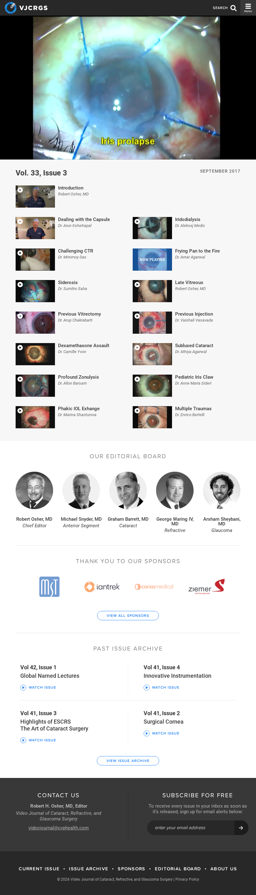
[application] (128, 88)
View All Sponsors (128, 615)
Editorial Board (178, 868)
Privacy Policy (187, 879)
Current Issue (39, 868)
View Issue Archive (128, 761)
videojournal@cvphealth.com (58, 827)
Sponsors (131, 868)
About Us (223, 868)
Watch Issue (42, 687)
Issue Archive (88, 868)
